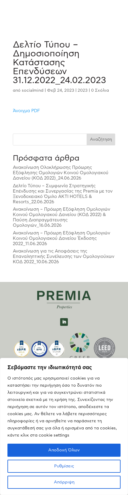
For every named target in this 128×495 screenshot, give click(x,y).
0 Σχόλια (100, 90)
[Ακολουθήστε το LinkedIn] (64, 322)
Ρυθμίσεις (64, 466)
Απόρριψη (64, 482)
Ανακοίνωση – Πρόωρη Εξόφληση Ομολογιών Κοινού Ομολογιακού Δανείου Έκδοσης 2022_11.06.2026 (61, 238)
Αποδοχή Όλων (64, 450)
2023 (83, 90)
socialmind (32, 90)
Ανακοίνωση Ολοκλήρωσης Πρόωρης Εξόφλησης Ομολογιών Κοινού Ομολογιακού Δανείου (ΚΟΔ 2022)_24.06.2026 (60, 172)
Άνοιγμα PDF (26, 111)
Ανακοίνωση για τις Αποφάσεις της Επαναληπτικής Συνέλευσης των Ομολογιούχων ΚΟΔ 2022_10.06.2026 (63, 256)
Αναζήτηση (101, 139)
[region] (64, 426)
